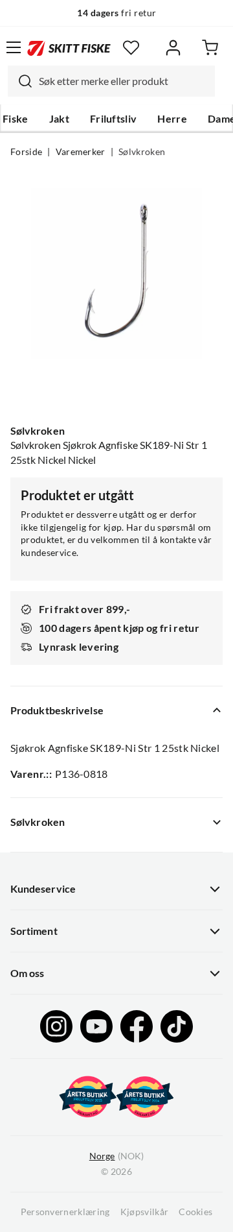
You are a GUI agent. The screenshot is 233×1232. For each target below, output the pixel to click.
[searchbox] (123, 81)
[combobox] (111, 81)
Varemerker (80, 152)
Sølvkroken (141, 152)
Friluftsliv (113, 119)
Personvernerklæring (65, 1212)
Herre (172, 119)
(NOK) (116, 1156)
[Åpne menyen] (13, 47)
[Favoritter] (131, 47)
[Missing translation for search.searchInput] (20, 81)
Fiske (15, 119)
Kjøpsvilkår (144, 1212)
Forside (26, 152)
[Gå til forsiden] (69, 47)
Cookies (195, 1212)
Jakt (59, 119)
